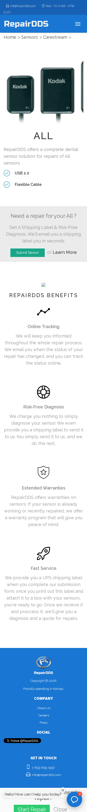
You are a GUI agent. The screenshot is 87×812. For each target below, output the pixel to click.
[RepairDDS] (26, 23)
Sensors (29, 37)
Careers (43, 715)
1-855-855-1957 (43, 767)
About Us (43, 708)
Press (43, 722)
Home (10, 37)
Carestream (55, 37)
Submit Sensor (27, 253)
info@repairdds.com (23, 6)
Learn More (65, 252)
